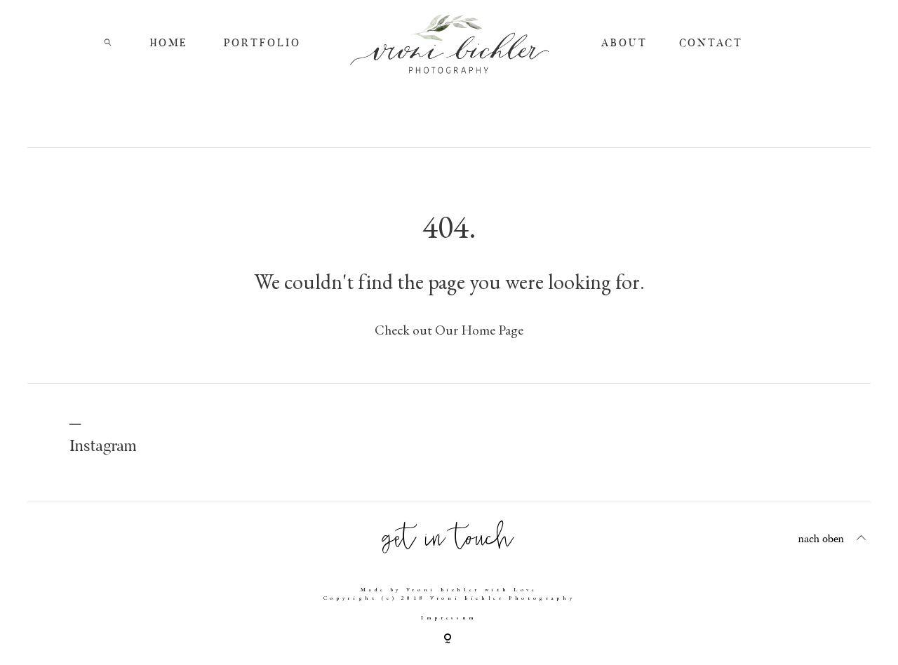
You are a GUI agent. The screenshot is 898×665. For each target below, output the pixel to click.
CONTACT (711, 44)
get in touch (449, 537)
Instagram (102, 447)
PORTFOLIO (262, 44)
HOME (169, 44)
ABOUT (624, 44)
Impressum (449, 617)
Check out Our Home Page (449, 330)
